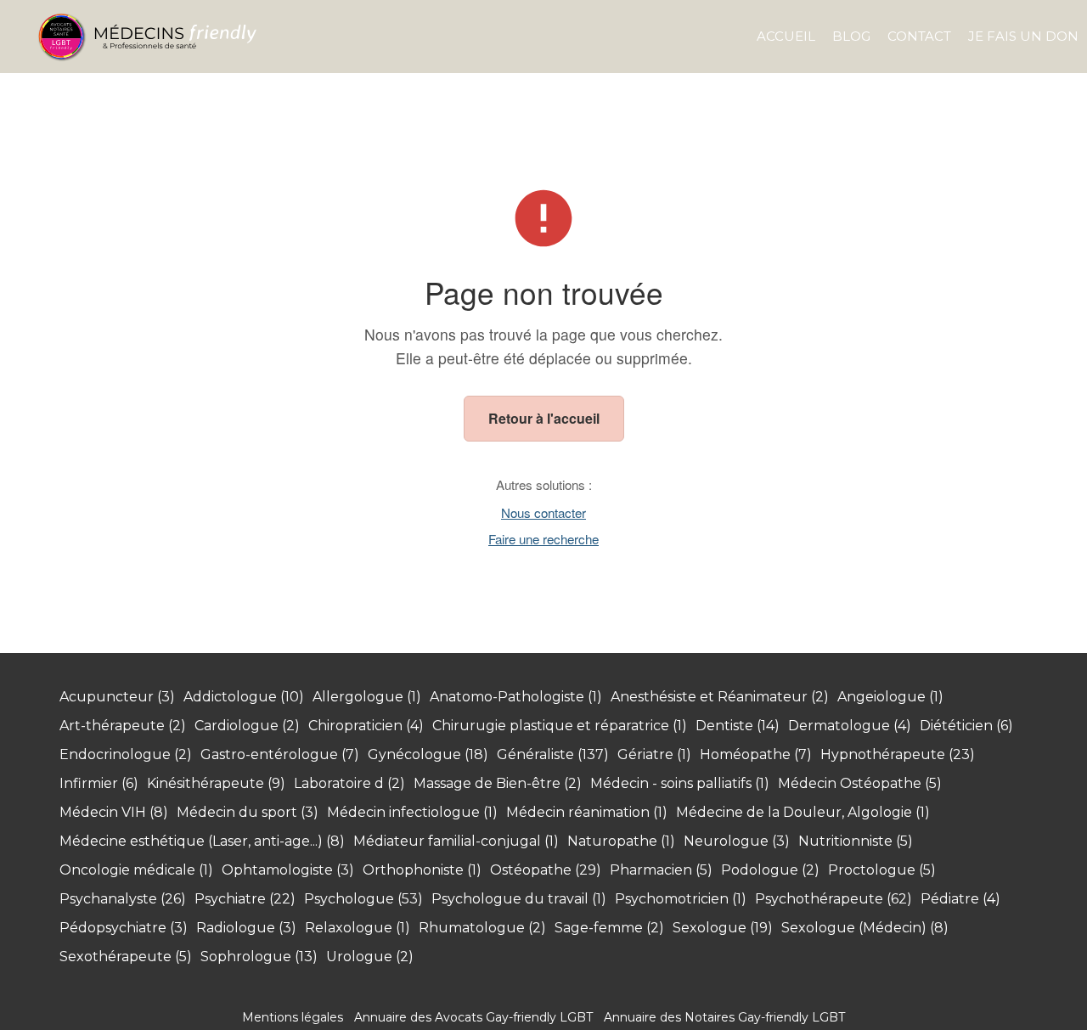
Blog (851, 36)
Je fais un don (1023, 36)
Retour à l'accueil (544, 418)
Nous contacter (543, 512)
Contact (919, 36)
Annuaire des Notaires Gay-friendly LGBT (724, 1017)
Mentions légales (292, 1017)
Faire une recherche (543, 539)
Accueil (786, 36)
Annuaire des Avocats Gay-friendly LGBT (473, 1017)
